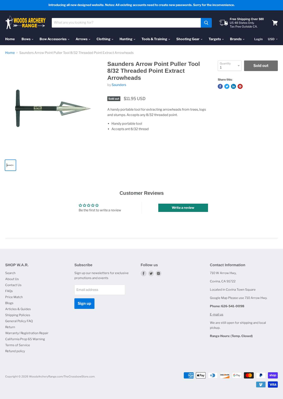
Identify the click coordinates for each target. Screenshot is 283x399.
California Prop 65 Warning (25, 339)
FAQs (9, 291)
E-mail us (216, 314)
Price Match (14, 297)
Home (10, 39)
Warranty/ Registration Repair (26, 333)
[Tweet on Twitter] (226, 86)
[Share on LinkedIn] (233, 86)
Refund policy (15, 351)
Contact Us (13, 285)
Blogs (9, 303)
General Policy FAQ (19, 321)
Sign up (84, 303)
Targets (215, 39)
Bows (26, 39)
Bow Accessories (53, 39)
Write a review (183, 208)
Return (10, 327)
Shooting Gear (188, 39)
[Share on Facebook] (220, 86)
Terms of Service (17, 345)
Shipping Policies (17, 315)
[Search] (206, 23)
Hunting (126, 39)
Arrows (82, 39)
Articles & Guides (18, 309)
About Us (12, 279)
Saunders (119, 85)
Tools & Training (155, 39)
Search (10, 273)
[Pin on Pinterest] (240, 86)
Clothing (104, 39)
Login (258, 39)
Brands (236, 39)
